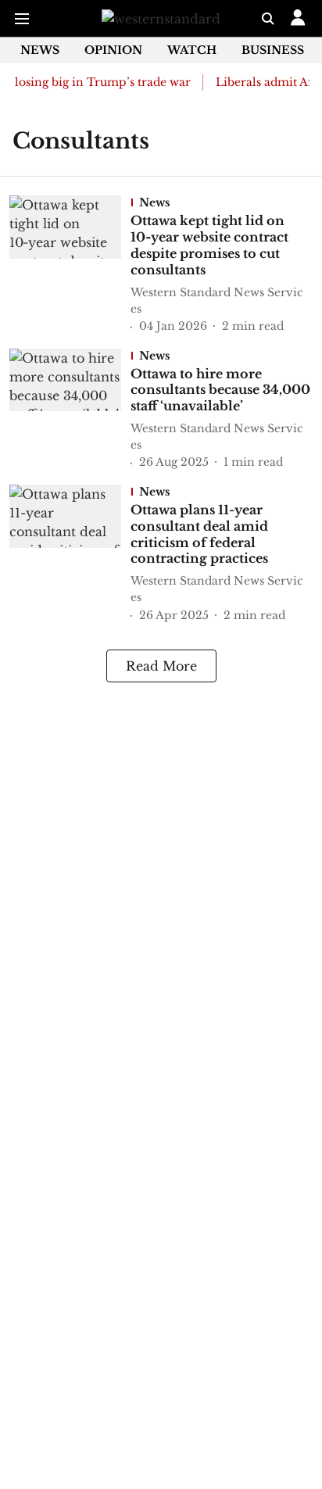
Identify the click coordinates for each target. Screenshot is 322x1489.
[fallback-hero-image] (70, 265)
